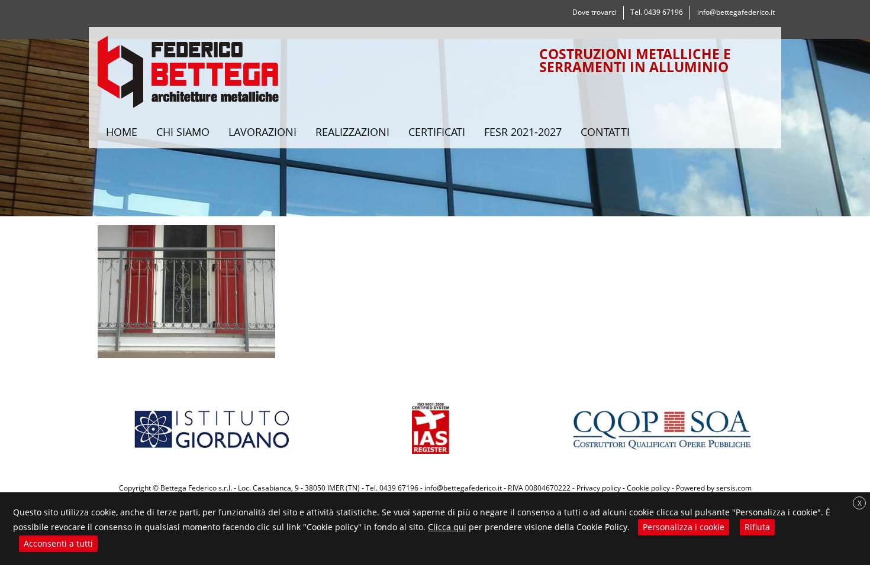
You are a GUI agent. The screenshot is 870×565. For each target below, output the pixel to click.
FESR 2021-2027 (523, 132)
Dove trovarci (594, 12)
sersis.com (734, 488)
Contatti (605, 132)
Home (121, 132)
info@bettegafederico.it (736, 12)
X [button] (860, 503)
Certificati (436, 132)
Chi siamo (183, 132)
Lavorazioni (262, 132)
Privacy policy (598, 488)
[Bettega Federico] (189, 75)
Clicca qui (447, 526)
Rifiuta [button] (757, 526)
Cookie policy (648, 488)
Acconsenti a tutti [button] (58, 543)
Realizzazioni (352, 132)
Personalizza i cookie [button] (683, 526)
